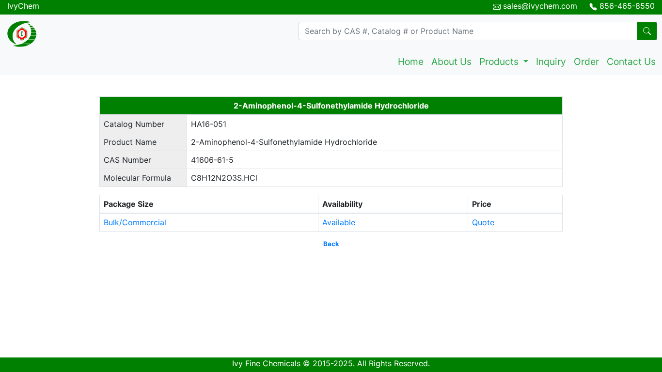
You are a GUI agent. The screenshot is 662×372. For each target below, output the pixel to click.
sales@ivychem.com (540, 6)
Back (331, 244)
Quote (483, 222)
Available (338, 222)
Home (411, 61)
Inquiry (551, 61)
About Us (451, 61)
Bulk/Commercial (135, 222)
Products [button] (500, 61)
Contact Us (631, 61)
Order (586, 61)
